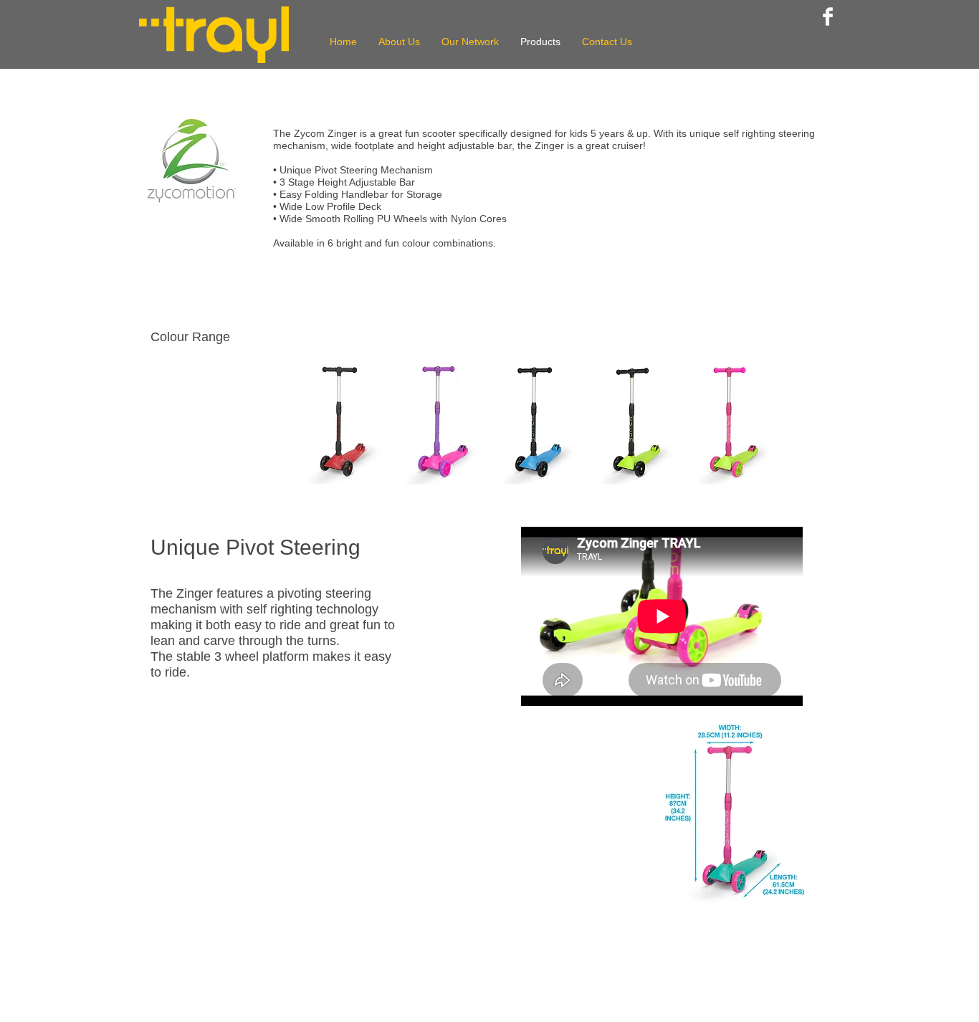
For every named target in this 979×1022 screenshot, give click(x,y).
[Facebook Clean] (827, 16)
